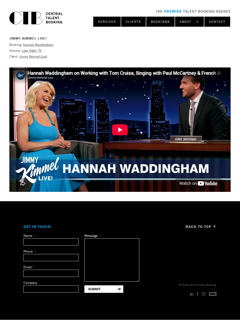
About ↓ (189, 21)
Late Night (29, 50)
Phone (28, 251)
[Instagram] (204, 294)
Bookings (160, 21)
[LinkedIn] (192, 294)
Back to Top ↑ (201, 226)
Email (27, 267)
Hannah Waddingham (38, 44)
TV (40, 50)
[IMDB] (213, 294)
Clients (133, 21)
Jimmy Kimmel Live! (33, 56)
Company (30, 282)
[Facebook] (197, 294)
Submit (94, 289)
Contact (217, 21)
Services (107, 21)
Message (91, 235)
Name (27, 235)
